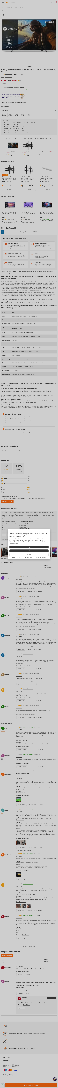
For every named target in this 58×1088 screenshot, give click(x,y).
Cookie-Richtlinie (16, 557)
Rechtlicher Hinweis (41, 557)
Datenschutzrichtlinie (28, 557)
